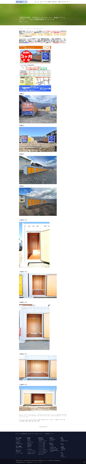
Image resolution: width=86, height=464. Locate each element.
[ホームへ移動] (16, 433)
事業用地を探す (30, 443)
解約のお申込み (54, 1)
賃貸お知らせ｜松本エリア (20, 447)
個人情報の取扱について (30, 462)
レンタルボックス (51, 419)
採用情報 (62, 444)
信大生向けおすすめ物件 (53, 447)
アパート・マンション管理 (31, 450)
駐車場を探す (18, 442)
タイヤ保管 (39, 419)
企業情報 (59, 1)
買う (38, 1)
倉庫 (64, 419)
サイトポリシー (36, 462)
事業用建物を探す (30, 445)
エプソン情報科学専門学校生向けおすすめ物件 (54, 451)
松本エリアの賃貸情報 (18, 446)
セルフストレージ (35, 419)
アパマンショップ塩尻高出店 (42, 452)
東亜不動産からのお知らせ (64, 440)
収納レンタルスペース (18, 450)
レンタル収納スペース (56, 419)
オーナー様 (44, 1)
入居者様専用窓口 (63, 448)
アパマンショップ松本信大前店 (42, 449)
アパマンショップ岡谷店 (42, 442)
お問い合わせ (64, 1)
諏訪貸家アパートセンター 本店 (23, 21)
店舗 (41, 1)
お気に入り (62, 453)
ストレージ (27, 419)
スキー (24, 419)
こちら (53, 460)
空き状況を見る (18, 451)
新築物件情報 (51, 444)
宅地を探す (29, 439)
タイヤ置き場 (42, 419)
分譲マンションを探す (30, 442)
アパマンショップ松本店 (42, 448)
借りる (36, 1)
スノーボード (30, 419)
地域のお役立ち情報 (52, 439)
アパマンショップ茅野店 (42, 446)
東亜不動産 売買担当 (41, 439)
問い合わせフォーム (63, 456)
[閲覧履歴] (69, 2)
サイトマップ (40, 462)
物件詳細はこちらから (59, 42)
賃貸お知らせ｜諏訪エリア (20, 443)
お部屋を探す (18, 439)
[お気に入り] (67, 2)
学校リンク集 (51, 440)
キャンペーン (20, 419)
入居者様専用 (49, 1)
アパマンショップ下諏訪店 (42, 443)
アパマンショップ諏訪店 (42, 445)
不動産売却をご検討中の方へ (31, 453)
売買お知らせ (29, 446)
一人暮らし (61, 419)
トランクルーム (47, 419)
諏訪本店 (27, 42)
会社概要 (62, 439)
